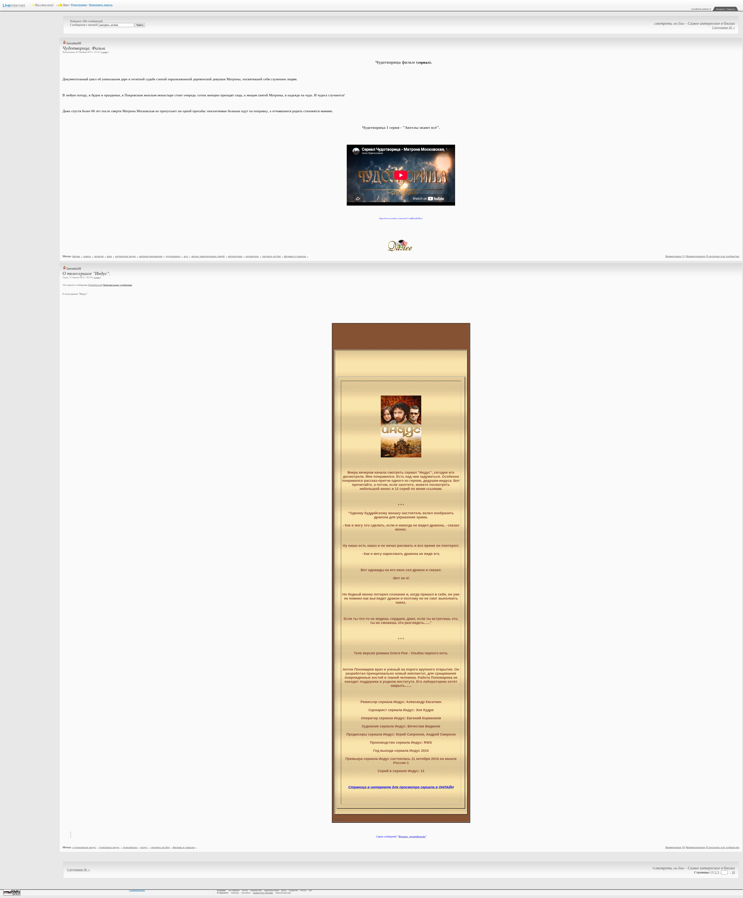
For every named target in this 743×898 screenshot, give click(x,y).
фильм (76, 256)
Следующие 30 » (723, 27)
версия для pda (283, 893)
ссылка (104, 52)
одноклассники (271, 890)
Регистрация (79, 4)
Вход (66, 4)
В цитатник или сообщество (722, 256)
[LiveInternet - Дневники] (17, 4)
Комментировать (695, 256)
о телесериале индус (84, 847)
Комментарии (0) (675, 847)
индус (143, 847)
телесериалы (130, 847)
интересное (252, 256)
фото (283, 890)
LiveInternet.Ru (137, 890)
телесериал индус (109, 847)
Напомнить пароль (101, 4)
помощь (235, 893)
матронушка (235, 256)
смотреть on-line (271, 256)
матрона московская (150, 256)
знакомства (256, 890)
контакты (245, 893)
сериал (87, 256)
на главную (234, 890)
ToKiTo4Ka (338, 819)
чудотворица (173, 256)
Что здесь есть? (44, 4)
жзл (186, 256)
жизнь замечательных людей (208, 256)
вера (109, 256)
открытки (293, 890)
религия (99, 256)
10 (733, 872)
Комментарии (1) (675, 256)
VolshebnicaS (95, 285)
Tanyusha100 (73, 43)
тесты (303, 890)
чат (310, 890)
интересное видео (125, 256)
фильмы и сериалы (295, 256)
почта (245, 890)
